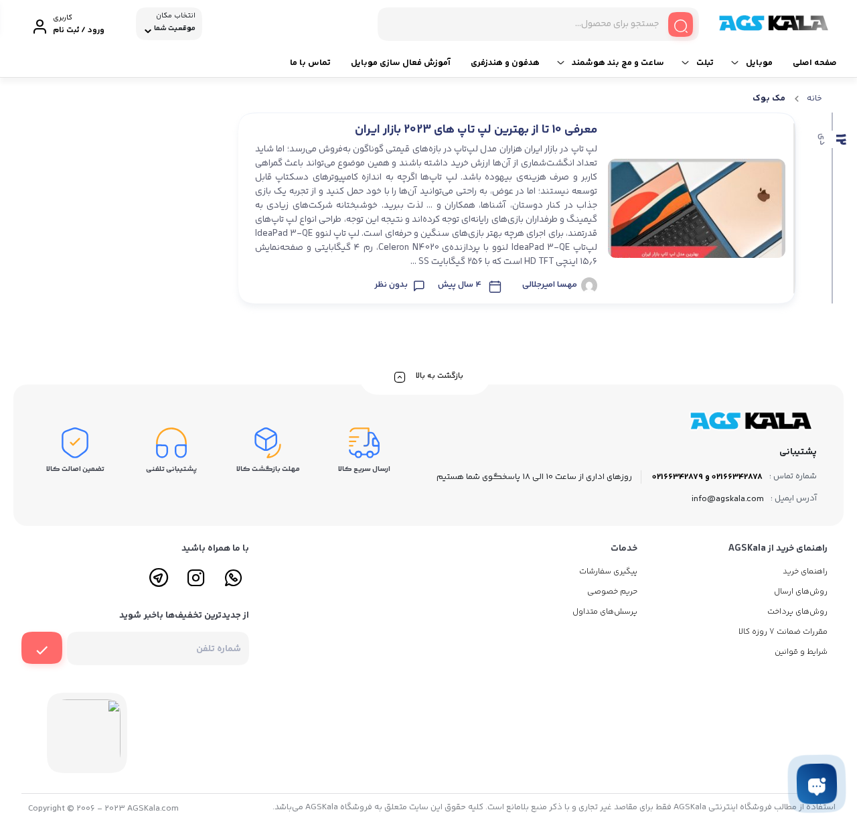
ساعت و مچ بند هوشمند (618, 63)
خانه (814, 98)
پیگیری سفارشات (608, 571)
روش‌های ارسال (801, 592)
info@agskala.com (728, 499)
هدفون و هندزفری (505, 63)
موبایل (759, 63)
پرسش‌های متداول (604, 612)
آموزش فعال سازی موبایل (401, 63)
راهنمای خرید (805, 571)
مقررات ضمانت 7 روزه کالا (783, 632)
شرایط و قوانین (801, 652)
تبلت (705, 63)
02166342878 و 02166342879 (707, 477)
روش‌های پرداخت (797, 612)
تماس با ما (310, 63)
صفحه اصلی (815, 63)
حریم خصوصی (612, 592)
